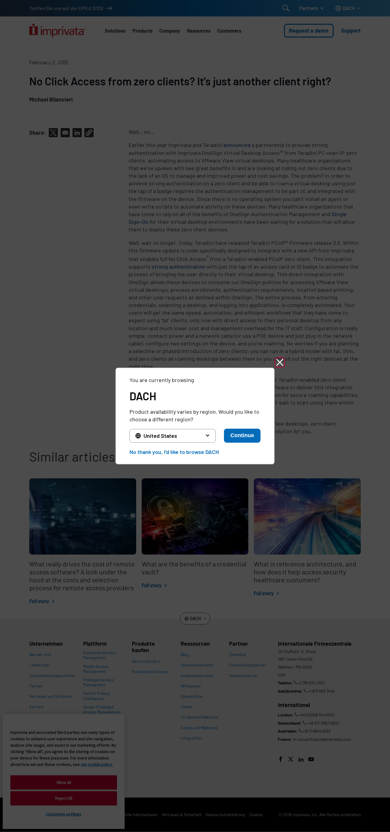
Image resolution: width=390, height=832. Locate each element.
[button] (279, 362)
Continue (242, 435)
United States (160, 435)
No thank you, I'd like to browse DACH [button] (174, 451)
